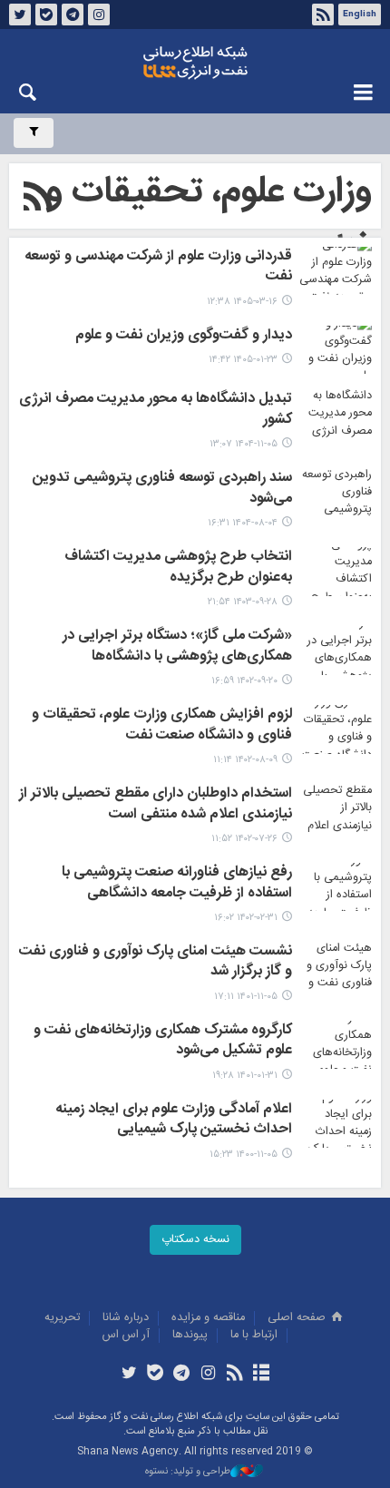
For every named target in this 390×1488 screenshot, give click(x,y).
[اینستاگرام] (208, 1374)
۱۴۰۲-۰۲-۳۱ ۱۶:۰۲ (246, 917)
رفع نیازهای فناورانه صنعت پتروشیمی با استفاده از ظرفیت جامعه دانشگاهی (177, 884)
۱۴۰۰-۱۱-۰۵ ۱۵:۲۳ (244, 1154)
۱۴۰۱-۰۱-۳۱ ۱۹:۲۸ (245, 1075)
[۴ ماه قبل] (335, 350)
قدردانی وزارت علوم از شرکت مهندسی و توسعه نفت (158, 268)
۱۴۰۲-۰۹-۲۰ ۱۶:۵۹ (244, 681)
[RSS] (38, 199)
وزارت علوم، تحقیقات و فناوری (208, 221)
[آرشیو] (260, 1374)
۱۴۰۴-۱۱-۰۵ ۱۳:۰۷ (244, 444)
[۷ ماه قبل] (335, 413)
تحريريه (62, 1317)
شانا (195, 62)
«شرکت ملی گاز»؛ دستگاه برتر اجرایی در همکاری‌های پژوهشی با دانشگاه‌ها (177, 647)
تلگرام (72, 14)
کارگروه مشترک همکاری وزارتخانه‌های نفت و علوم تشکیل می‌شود (163, 1041)
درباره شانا (125, 1317)
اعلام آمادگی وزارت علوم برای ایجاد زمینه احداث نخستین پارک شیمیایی (173, 1120)
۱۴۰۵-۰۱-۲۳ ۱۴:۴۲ (243, 359)
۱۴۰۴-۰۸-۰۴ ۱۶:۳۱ (243, 523)
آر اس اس (126, 1335)
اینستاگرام (99, 14)
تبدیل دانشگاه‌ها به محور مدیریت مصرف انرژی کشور (155, 410)
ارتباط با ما (254, 1335)
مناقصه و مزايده (208, 1317)
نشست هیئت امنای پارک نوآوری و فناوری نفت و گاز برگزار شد (155, 963)
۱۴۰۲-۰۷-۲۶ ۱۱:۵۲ (244, 838)
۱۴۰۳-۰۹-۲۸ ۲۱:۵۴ (243, 602)
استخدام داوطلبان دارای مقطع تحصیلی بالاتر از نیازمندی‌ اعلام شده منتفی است (155, 805)
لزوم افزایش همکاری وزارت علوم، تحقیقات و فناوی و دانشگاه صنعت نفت (162, 726)
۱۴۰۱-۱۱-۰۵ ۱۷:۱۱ (246, 996)
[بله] (155, 1374)
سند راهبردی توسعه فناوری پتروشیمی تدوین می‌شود (162, 489)
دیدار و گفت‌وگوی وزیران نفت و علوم (183, 337)
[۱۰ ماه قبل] (335, 492)
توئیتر (20, 14)
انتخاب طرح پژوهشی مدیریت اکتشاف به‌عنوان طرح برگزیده (178, 568)
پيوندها (190, 1335)
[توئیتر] (128, 1374)
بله (46, 14)
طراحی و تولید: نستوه (187, 1472)
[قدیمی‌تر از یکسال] (335, 571)
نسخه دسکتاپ (195, 1239)
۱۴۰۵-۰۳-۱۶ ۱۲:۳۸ (242, 301)
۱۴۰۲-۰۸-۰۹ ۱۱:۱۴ (245, 759)
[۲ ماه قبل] (335, 271)
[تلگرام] (182, 1374)
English (359, 14)
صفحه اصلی (298, 1317)
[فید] (234, 1374)
